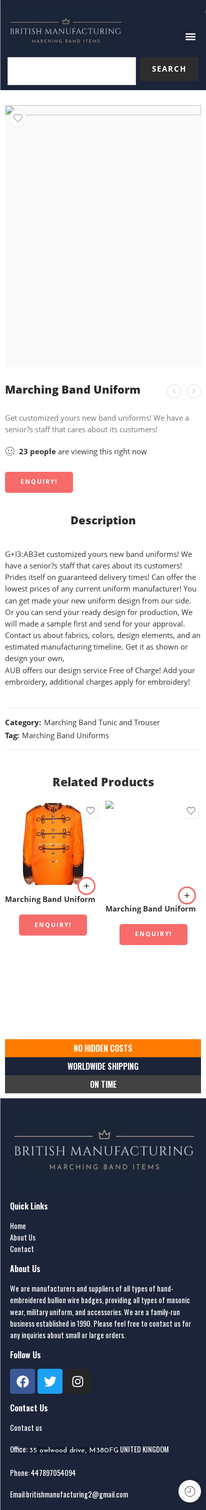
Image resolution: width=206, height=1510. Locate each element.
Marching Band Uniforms (65, 735)
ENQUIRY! (39, 481)
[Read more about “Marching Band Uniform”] (87, 886)
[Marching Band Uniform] (193, 391)
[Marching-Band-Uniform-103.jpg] (103, 236)
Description (103, 520)
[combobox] (72, 71)
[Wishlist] (18, 118)
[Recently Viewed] (189, 1491)
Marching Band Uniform (50, 899)
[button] (190, 37)
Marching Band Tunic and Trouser (102, 722)
